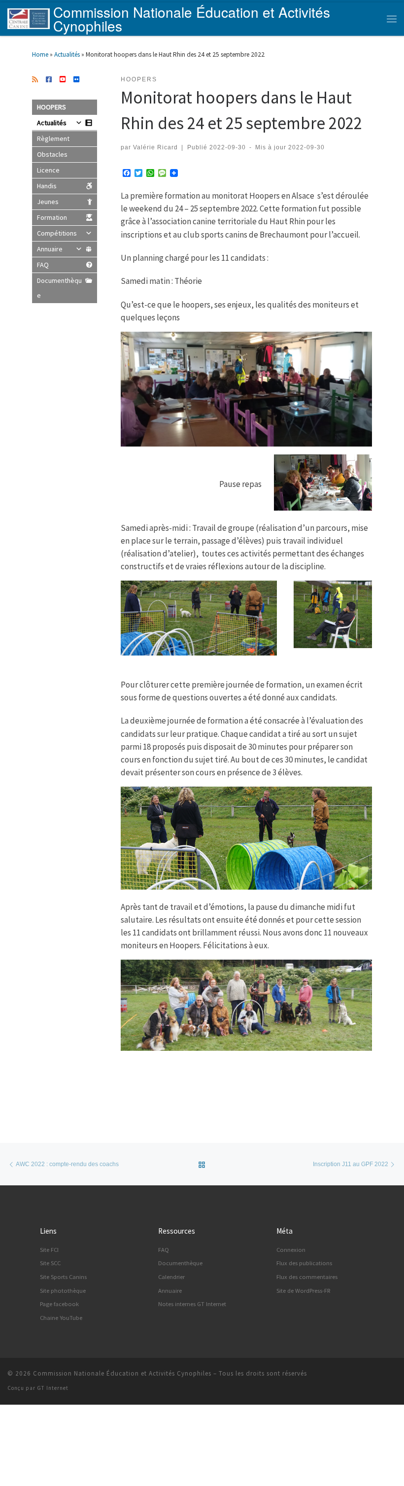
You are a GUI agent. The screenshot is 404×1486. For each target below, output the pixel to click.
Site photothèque (63, 1290)
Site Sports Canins (63, 1276)
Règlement (53, 138)
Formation (52, 217)
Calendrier (171, 1276)
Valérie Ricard (155, 147)
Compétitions (57, 233)
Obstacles (52, 154)
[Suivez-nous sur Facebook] (49, 79)
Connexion (290, 1249)
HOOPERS (51, 107)
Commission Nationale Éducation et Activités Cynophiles (122, 1373)
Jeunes (48, 201)
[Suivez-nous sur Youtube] (63, 79)
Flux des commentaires (306, 1276)
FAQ (43, 264)
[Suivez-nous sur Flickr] (76, 79)
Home (40, 54)
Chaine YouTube (61, 1317)
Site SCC (50, 1263)
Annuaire (50, 248)
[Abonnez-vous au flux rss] (35, 79)
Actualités (67, 54)
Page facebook (59, 1304)
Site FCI (49, 1249)
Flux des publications (304, 1263)
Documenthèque (59, 288)
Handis (47, 185)
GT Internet (52, 1387)
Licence (48, 170)
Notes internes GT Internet (192, 1304)
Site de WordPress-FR (303, 1290)
